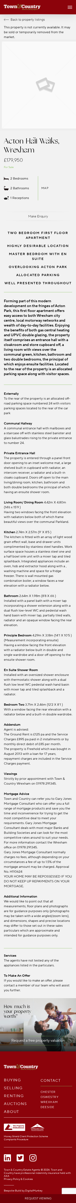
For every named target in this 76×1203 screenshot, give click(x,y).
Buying (12, 1080)
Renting (14, 1096)
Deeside (48, 1107)
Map (45, 188)
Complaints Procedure (16, 1139)
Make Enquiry (38, 216)
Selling (13, 1088)
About (11, 1111)
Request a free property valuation (38, 1040)
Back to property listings (28, 20)
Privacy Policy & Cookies (18, 1179)
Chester (48, 1092)
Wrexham (49, 1102)
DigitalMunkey (33, 1190)
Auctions (15, 1104)
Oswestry (50, 1097)
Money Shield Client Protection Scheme (26, 1136)
